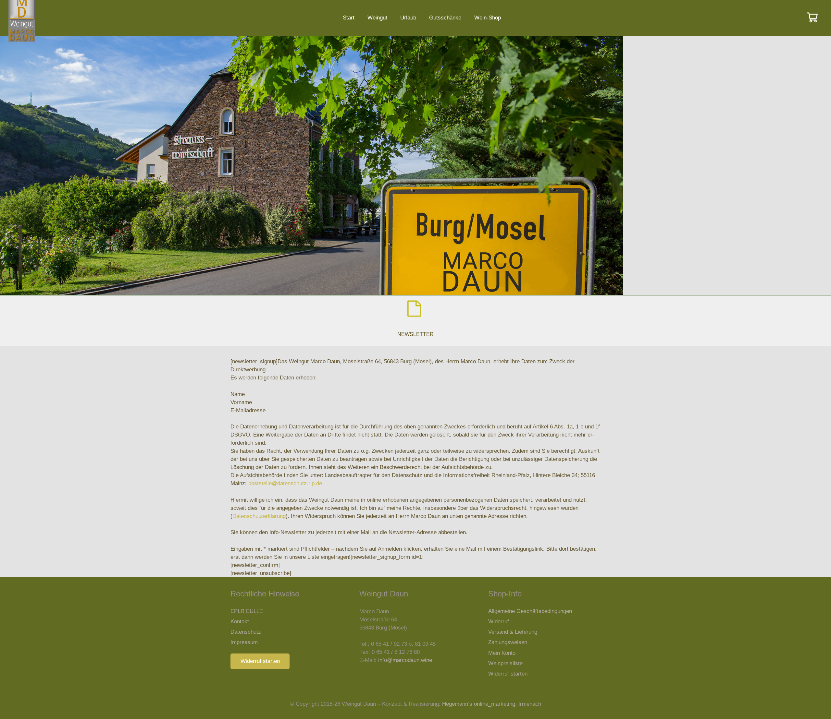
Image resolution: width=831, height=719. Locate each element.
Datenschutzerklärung (259, 516)
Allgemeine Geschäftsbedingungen (530, 611)
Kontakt (239, 621)
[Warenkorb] (812, 18)
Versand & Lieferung (512, 632)
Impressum (244, 642)
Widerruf (498, 621)
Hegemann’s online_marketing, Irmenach (491, 704)
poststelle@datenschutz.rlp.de (285, 483)
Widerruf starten (507, 674)
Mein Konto (501, 653)
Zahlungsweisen (507, 642)
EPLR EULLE (246, 611)
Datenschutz (245, 632)
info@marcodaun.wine (405, 660)
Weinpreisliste (505, 663)
